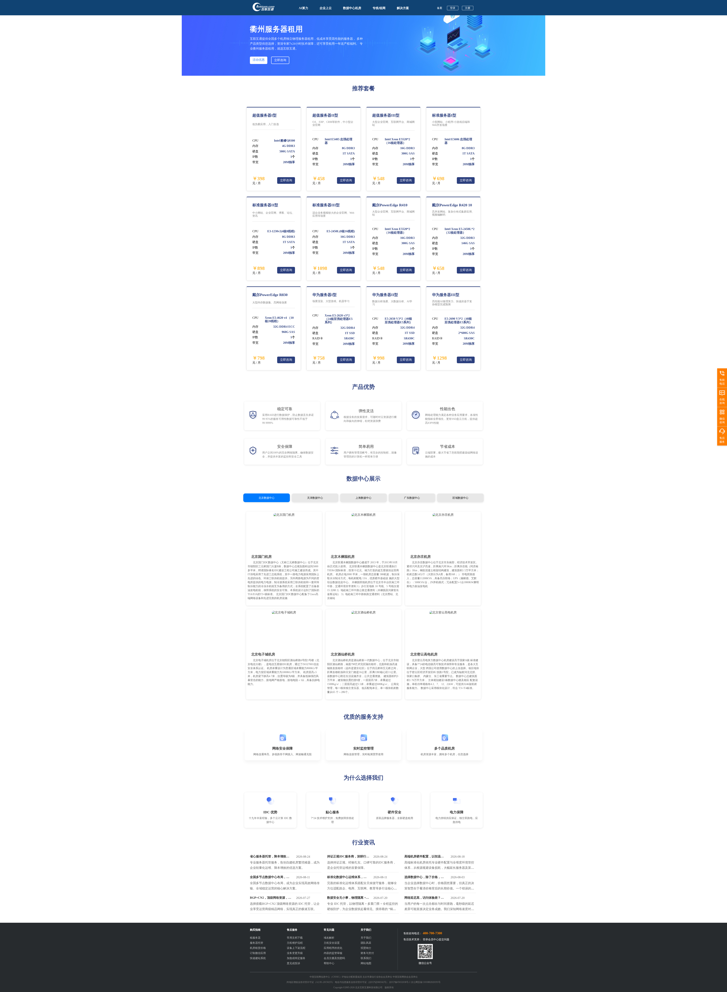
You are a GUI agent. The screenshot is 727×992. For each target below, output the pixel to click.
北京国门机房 (261, 557)
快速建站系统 (258, 958)
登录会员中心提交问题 (436, 939)
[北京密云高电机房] (443, 612)
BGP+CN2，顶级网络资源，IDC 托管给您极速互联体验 (269, 898)
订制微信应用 (258, 953)
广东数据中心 (412, 497)
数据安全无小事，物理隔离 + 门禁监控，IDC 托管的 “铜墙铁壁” (348, 898)
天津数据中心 (315, 497)
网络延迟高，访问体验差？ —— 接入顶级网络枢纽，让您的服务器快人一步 (424, 898)
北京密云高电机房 (424, 654)
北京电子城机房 (263, 654)
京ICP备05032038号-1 (399, 982)
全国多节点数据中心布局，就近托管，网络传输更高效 (269, 877)
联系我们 (366, 958)
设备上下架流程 (296, 948)
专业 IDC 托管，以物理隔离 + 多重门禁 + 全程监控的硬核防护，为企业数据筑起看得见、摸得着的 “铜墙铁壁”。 (362, 909)
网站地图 (366, 963)
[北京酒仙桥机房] (363, 612)
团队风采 (366, 942)
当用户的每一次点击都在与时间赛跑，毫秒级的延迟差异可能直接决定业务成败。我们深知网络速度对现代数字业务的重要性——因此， (439, 909)
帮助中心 (329, 963)
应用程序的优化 (333, 948)
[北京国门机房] (284, 514)
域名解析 (329, 937)
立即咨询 (280, 60)
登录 (452, 8)
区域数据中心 (460, 497)
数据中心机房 (352, 8)
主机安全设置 (332, 942)
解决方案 (403, 8)
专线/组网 (379, 8)
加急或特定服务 (296, 958)
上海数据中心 (363, 497)
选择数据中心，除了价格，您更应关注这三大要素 (424, 877)
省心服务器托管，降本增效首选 (269, 857)
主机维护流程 (295, 942)
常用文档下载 (295, 937)
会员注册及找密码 (334, 958)
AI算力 (303, 8)
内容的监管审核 (333, 953)
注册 (467, 8)
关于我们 (366, 937)
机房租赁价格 (258, 948)
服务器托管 (256, 942)
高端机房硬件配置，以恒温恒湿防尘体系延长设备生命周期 (424, 857)
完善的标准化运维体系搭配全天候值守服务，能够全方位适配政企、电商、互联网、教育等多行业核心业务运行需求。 (362, 888)
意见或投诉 (293, 963)
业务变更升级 (295, 953)
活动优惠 (259, 59)
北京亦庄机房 (420, 557)
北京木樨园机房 (343, 557)
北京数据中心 (267, 497)
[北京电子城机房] (284, 612)
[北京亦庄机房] (443, 514)
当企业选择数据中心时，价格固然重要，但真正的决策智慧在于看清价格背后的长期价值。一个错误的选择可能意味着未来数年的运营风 (439, 888)
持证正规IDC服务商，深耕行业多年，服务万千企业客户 (348, 857)
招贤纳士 (366, 948)
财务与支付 (367, 953)
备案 (439, 8)
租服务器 (255, 937)
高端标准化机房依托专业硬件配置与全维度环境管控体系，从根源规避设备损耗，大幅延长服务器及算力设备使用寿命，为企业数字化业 (439, 868)
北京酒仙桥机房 (343, 654)
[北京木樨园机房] (363, 514)
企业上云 (326, 8)
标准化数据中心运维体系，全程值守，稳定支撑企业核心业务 (347, 877)
